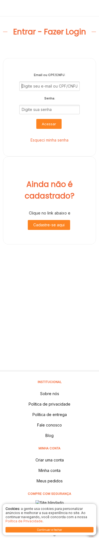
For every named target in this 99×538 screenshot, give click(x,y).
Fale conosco (49, 425)
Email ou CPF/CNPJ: (49, 75)
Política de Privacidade (24, 521)
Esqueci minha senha (49, 140)
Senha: (49, 98)
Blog (49, 435)
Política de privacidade (49, 404)
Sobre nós (49, 393)
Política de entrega (49, 414)
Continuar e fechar (49, 529)
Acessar (49, 124)
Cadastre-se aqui (49, 224)
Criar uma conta (49, 460)
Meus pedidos (50, 481)
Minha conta (49, 470)
